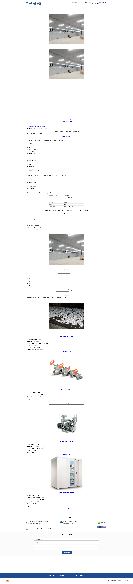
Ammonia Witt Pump (66, 441)
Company (76, 7)
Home (70, 7)
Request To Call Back (66, 121)
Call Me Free (51, 528)
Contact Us (102, 7)
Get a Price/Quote (66, 136)
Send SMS (41, 528)
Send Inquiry (67, 119)
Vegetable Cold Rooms (66, 492)
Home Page (51, 575)
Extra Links (93, 7)
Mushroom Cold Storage (66, 336)
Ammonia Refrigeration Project (37, 126)
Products (85, 7)
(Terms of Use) (126, 580)
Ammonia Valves (66, 390)
